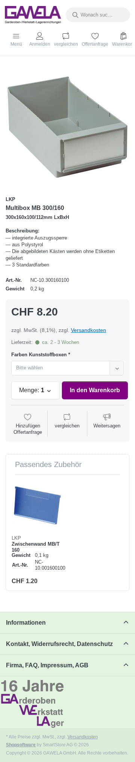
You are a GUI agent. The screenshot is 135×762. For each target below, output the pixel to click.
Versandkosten (88, 330)
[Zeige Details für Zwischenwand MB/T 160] (37, 505)
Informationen (26, 622)
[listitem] (67, 127)
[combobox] (98, 14)
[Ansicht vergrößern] (67, 127)
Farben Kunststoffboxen (39, 354)
